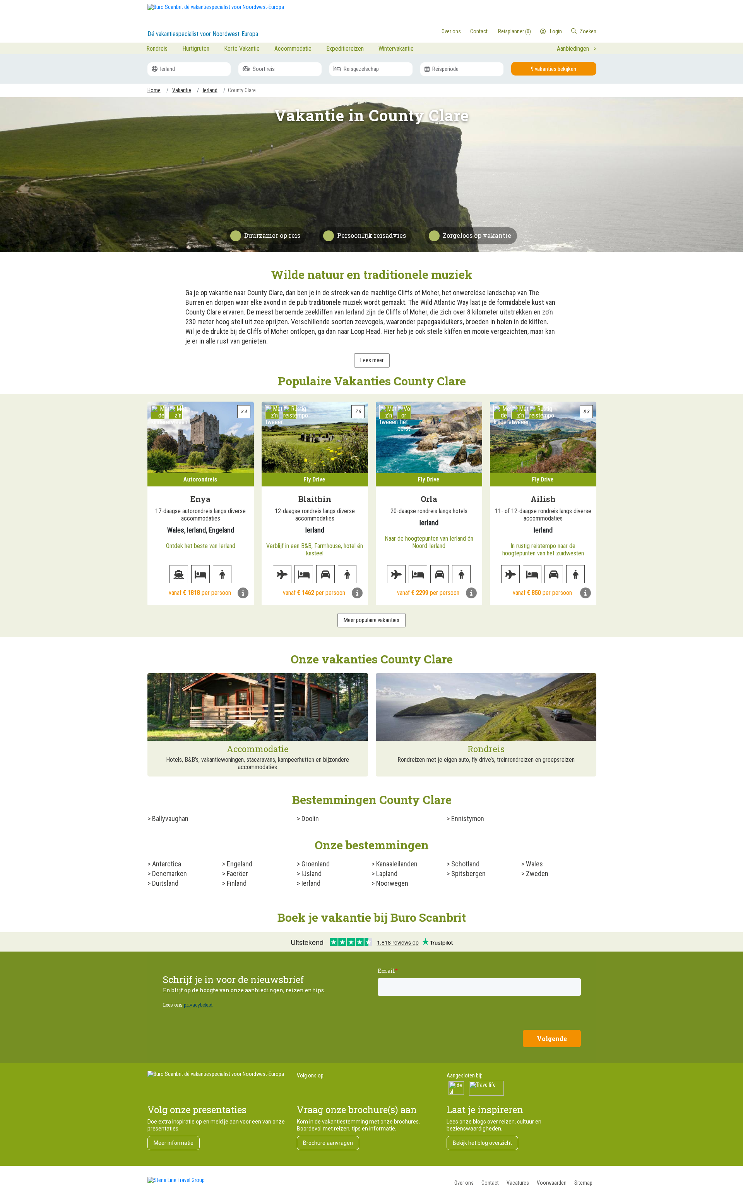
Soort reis (263, 68)
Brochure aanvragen (328, 1143)
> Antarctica (164, 864)
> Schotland (463, 864)
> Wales (532, 864)
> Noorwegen (390, 883)
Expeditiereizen (345, 48)
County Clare (242, 90)
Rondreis (157, 48)
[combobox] (564, 31)
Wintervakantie (396, 48)
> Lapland (384, 873)
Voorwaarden (552, 1183)
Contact (490, 1183)
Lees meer (371, 360)
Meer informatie (173, 1143)
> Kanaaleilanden (395, 864)
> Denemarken (167, 873)
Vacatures (518, 1183)
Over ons (464, 1183)
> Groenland (313, 864)
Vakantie (181, 90)
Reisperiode (445, 68)
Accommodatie (293, 48)
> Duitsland (162, 883)
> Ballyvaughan (167, 818)
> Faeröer (235, 873)
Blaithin (314, 499)
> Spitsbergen (466, 873)
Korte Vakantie (242, 48)
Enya (200, 499)
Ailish (543, 499)
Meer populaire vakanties (371, 620)
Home (154, 90)
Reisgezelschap (360, 68)
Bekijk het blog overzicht (482, 1143)
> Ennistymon (465, 818)
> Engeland (237, 864)
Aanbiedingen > (576, 48)
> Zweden (534, 873)
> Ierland (308, 883)
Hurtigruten (195, 48)
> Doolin (308, 818)
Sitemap (583, 1183)
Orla (429, 499)
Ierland (167, 68)
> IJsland (309, 873)
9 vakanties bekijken (553, 68)
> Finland (234, 883)
